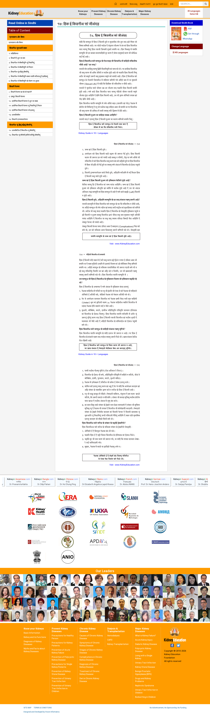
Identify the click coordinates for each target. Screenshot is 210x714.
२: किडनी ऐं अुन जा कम (17, 58)
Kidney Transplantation (118, 644)
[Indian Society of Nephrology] (68, 527)
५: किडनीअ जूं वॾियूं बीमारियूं (19, 72)
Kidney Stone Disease (145, 667)
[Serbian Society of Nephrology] (160, 527)
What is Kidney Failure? (145, 635)
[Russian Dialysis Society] (37, 527)
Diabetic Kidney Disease (146, 644)
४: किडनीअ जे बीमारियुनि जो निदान (21, 67)
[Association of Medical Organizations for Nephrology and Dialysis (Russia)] (160, 512)
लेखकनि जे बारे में (145, 4)
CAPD (109, 640)
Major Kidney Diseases (145, 12)
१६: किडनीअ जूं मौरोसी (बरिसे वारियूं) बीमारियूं (24, 135)
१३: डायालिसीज (14, 115)
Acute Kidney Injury (143, 640)
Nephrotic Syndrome (144, 685)
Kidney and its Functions (35, 637)
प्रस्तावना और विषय (16, 42)
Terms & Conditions (43, 708)
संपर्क (171, 4)
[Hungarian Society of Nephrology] (37, 542)
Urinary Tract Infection (145, 663)
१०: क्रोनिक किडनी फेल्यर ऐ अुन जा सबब (23, 101)
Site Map (27, 708)
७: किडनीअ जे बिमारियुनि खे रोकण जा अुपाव (24, 81)
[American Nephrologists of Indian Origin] (68, 557)
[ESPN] (160, 497)
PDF (190, 29)
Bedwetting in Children (145, 697)
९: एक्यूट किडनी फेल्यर (17, 96)
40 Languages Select (193, 12)
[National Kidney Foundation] (98, 497)
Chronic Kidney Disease (114, 12)
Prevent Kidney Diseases (98, 12)
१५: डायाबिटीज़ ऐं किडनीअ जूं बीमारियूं (22, 130)
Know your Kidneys (83, 12)
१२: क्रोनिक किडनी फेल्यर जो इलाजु (21, 110)
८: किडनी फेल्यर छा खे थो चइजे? (20, 92)
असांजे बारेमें (123, 4)
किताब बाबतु (133, 4)
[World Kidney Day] (37, 497)
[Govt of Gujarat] (37, 557)
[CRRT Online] (160, 542)
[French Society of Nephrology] (98, 527)
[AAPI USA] (68, 512)
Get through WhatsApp (191, 36)
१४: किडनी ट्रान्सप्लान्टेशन (18, 119)
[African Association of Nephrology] (68, 542)
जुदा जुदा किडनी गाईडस (160, 4)
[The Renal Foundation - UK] (98, 512)
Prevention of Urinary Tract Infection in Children (61, 688)
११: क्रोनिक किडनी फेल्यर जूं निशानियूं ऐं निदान (25, 105)
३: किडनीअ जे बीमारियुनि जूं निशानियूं (21, 62)
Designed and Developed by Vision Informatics (42, 712)
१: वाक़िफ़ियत (13, 53)
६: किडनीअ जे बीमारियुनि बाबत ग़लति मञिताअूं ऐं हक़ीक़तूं (28, 76)
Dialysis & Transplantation (129, 12)
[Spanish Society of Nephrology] (129, 512)
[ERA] (68, 497)
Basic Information (32, 633)
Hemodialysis (113, 635)
